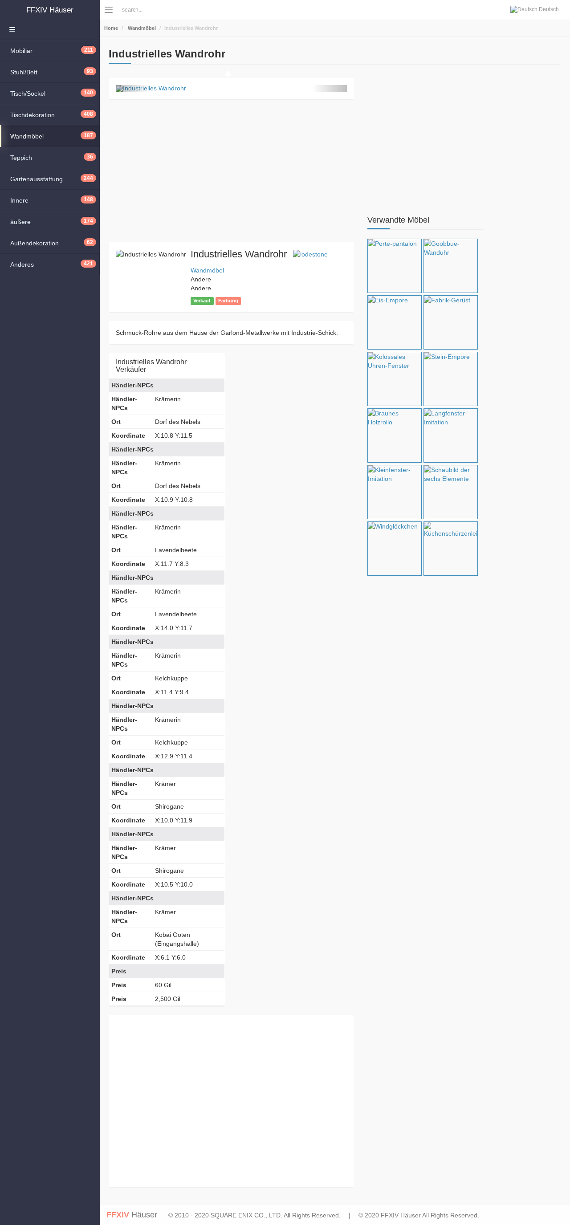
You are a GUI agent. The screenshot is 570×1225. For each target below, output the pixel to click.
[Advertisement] (231, 170)
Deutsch (548, 9)
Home (111, 28)
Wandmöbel (141, 28)
